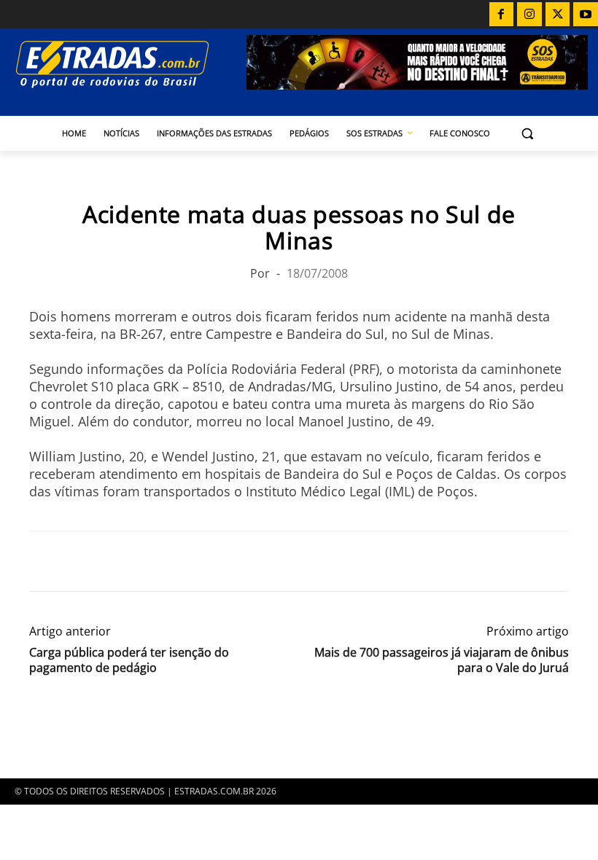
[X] (557, 14)
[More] (212, 561)
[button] (527, 134)
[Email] (144, 561)
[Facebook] (501, 14)
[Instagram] (529, 14)
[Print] (178, 561)
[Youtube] (585, 14)
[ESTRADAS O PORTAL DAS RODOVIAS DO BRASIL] (128, 63)
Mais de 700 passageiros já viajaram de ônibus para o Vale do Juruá (441, 660)
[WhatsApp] (110, 561)
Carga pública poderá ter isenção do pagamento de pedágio (129, 660)
